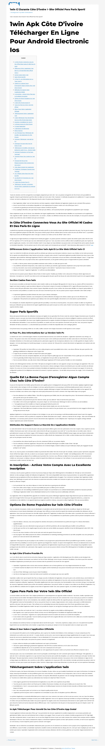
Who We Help (62, 4)
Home (47, 4)
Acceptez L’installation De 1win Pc (23, 122)
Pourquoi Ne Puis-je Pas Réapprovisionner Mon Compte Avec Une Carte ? (24, 163)
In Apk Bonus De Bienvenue (22, 128)
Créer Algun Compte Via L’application (24, 167)
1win (92, 245)
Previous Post (11, 740)
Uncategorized (14, 12)
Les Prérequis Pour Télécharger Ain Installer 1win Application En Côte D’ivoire (24, 135)
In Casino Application (20, 126)
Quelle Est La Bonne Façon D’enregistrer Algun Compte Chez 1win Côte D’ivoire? (25, 85)
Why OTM (53, 4)
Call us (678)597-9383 (91, 4)
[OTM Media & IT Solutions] (14, 4)
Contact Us (78, 4)
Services (70, 4)
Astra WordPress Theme (68, 748)
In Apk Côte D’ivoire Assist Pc (22, 102)
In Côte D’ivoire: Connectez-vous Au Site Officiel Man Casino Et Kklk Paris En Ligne (25, 64)
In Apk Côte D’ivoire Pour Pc (22, 182)
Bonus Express (19, 130)
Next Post (95, 740)
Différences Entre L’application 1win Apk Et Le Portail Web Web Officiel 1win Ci (24, 70)
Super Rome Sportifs (20, 77)
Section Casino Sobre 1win (21, 75)
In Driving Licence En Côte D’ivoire (24, 124)
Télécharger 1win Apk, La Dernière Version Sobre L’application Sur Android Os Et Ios (25, 186)
